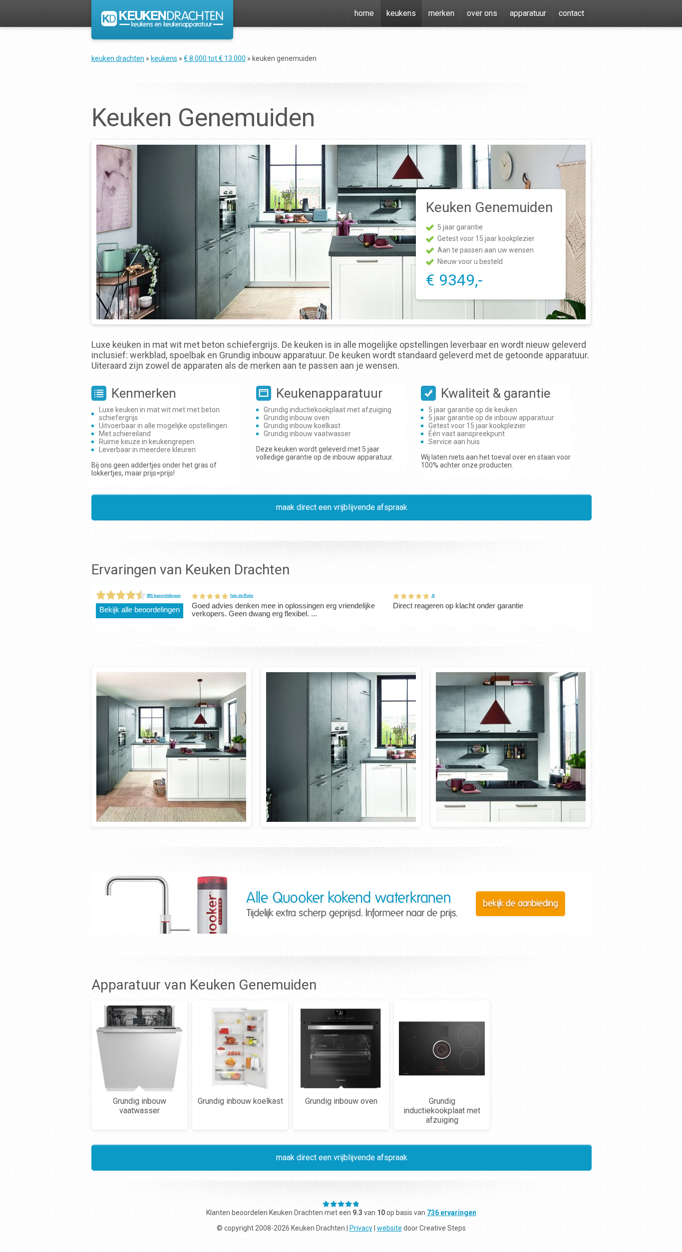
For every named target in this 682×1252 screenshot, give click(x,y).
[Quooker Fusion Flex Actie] (341, 931)
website (389, 1228)
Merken (441, 13)
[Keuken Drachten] (162, 25)
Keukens (401, 13)
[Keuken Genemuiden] (171, 747)
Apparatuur (528, 13)
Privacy (360, 1228)
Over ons (482, 13)
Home (364, 13)
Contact (571, 13)
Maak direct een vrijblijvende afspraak (341, 507)
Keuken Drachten (117, 58)
